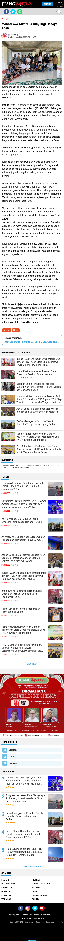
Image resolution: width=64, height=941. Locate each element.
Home (3, 19)
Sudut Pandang (39, 895)
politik (12, 756)
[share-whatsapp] (19, 11)
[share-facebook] (6, 11)
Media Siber (34, 915)
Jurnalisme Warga (41, 884)
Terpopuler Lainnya (32, 866)
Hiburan (36, 880)
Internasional (8, 884)
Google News (38, 918)
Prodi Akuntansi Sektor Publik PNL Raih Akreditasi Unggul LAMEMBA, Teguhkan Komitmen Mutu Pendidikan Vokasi (24, 852)
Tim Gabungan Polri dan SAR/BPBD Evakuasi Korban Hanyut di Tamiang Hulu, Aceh (32, 341)
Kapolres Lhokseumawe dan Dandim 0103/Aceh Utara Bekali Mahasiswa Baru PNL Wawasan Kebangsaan (23, 629)
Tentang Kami (14, 915)
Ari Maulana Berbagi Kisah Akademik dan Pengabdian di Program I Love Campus (23, 538)
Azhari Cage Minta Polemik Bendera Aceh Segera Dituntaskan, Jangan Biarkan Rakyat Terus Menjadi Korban (23, 558)
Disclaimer (45, 915)
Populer (47, 4)
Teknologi (6, 899)
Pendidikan (6, 895)
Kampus (13, 763)
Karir (53, 915)
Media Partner (25, 918)
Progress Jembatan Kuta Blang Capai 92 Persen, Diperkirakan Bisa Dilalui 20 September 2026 (22, 486)
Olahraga (13, 750)
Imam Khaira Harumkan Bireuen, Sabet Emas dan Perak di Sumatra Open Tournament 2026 (21, 593)
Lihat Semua (32, 664)
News (15, 330)
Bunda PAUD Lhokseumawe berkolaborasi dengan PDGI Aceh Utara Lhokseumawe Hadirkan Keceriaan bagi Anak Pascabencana (23, 576)
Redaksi (25, 915)
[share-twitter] (13, 11)
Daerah (6, 330)
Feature (5, 880)
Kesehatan (6, 887)
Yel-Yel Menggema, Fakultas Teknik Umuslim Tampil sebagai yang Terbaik (21, 521)
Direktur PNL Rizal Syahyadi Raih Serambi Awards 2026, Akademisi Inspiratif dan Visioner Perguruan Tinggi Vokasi (23, 504)
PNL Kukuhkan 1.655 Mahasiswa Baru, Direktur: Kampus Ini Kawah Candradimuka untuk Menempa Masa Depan (21, 648)
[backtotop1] (61, 922)
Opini (34, 891)
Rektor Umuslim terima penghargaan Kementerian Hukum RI (20, 610)
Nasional (36, 887)
